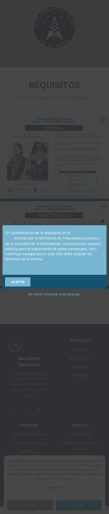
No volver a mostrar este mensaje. (54, 294)
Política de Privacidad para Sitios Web (37, 267)
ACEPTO (18, 282)
